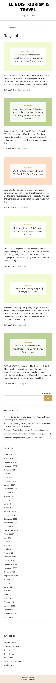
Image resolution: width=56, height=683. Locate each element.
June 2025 (8, 477)
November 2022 (10, 568)
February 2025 (10, 481)
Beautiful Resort (10, 642)
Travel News (28, 285)
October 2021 (9, 617)
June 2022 (8, 587)
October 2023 (9, 526)
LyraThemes (31, 680)
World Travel (28, 105)
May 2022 (8, 590)
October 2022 (9, 572)
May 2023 (8, 545)
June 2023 (8, 541)
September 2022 (11, 575)
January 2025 (9, 485)
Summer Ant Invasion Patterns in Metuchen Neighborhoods (28, 434)
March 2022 (8, 598)
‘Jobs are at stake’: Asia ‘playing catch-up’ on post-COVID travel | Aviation (28, 231)
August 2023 (9, 534)
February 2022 (10, 602)
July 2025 (8, 473)
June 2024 (8, 504)
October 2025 (9, 470)
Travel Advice (9, 650)
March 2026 (8, 458)
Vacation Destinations (13, 661)
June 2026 (8, 454)
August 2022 (9, 579)
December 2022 (10, 564)
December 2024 (10, 488)
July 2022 (8, 583)
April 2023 (8, 549)
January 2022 (9, 606)
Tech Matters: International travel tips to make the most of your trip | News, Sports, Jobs (28, 57)
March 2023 (8, 553)
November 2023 (10, 522)
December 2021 (10, 609)
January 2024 (9, 515)
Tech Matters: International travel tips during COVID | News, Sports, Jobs (28, 348)
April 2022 (8, 594)
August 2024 (9, 496)
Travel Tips (28, 342)
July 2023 (8, 538)
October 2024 (9, 492)
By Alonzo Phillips (10, 90)
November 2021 (10, 613)
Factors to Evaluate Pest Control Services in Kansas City (27, 430)
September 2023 (11, 530)
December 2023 (10, 519)
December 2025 (10, 462)
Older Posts (47, 394)
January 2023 (9, 560)
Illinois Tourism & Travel (28, 6)
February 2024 (10, 511)
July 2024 (8, 500)
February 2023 (10, 556)
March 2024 (8, 507)
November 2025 (10, 466)
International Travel (28, 51)
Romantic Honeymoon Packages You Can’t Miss (23, 437)
